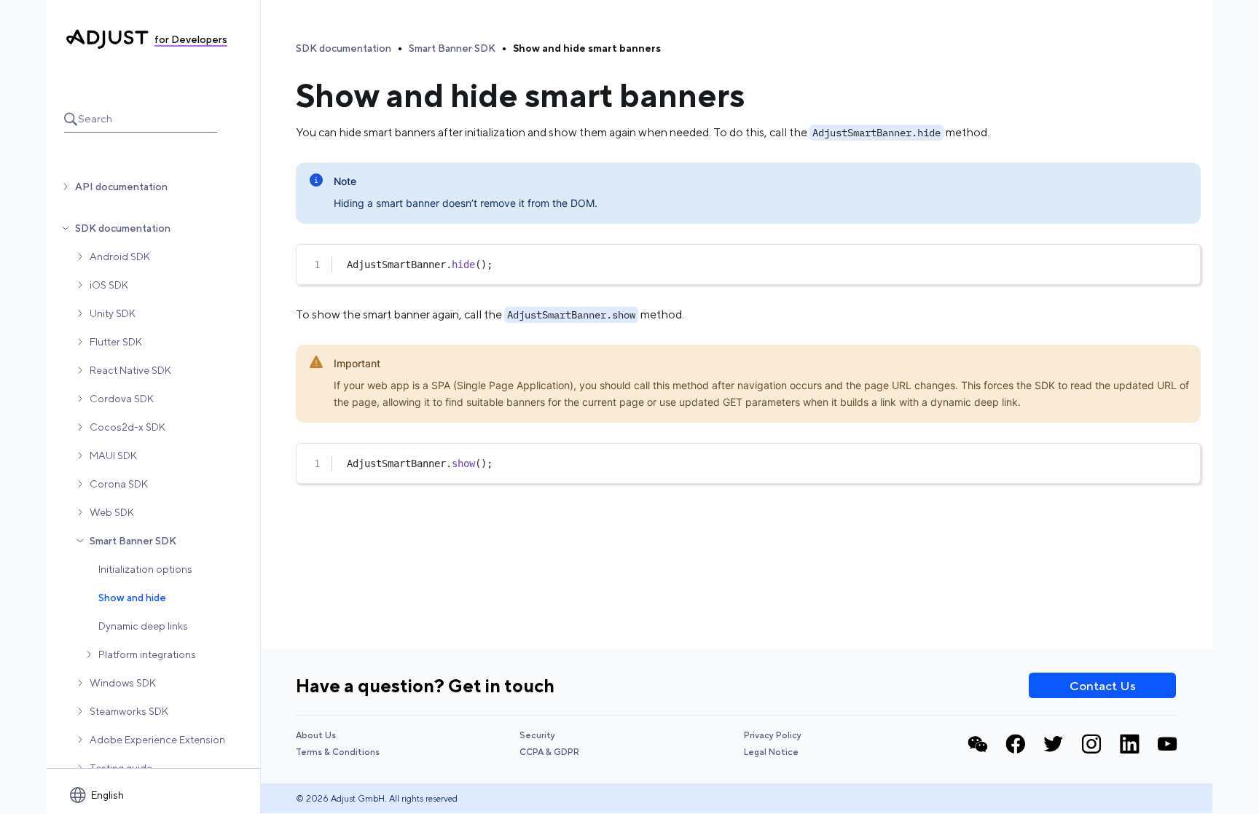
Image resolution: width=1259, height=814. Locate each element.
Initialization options (145, 569)
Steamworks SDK (129, 711)
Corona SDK (119, 484)
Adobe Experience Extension (157, 739)
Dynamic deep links (143, 626)
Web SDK (112, 512)
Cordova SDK (122, 398)
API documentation (121, 186)
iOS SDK (109, 285)
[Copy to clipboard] (1182, 261)
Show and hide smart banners (587, 48)
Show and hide (132, 597)
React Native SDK (130, 370)
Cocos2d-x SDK (127, 427)
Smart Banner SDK (133, 541)
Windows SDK (123, 683)
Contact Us (1103, 685)
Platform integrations (147, 654)
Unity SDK (113, 313)
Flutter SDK (116, 342)
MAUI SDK (113, 455)
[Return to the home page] (107, 39)
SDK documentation (122, 228)
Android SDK (120, 256)
